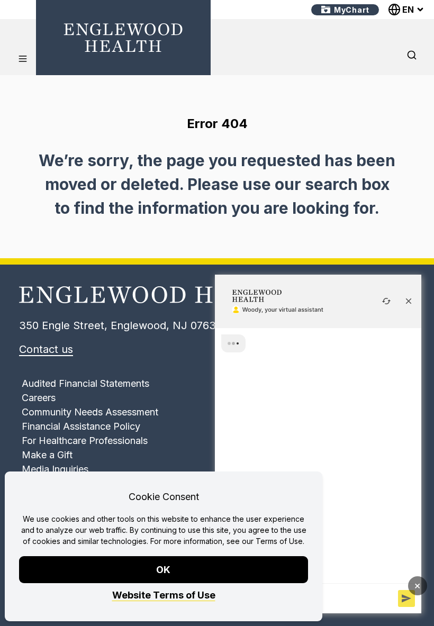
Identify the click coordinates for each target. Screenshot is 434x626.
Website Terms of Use (163, 595)
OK (163, 569)
